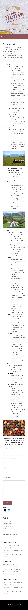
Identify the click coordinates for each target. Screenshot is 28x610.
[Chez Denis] (14, 27)
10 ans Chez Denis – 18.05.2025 (12, 567)
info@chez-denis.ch (8, 529)
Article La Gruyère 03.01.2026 (11, 564)
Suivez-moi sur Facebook (10, 534)
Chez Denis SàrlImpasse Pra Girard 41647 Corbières (8, 523)
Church (5, 606)
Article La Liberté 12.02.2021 (10, 571)
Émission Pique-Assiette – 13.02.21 (12, 569)
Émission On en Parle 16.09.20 (11, 574)
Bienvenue (19, 545)
